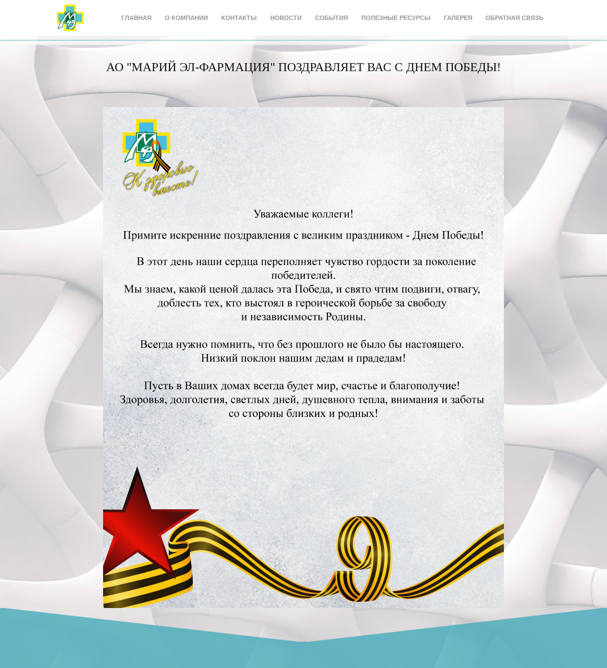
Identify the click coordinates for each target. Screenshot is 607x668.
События (331, 18)
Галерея (458, 18)
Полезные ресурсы (396, 18)
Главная (136, 18)
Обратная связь (514, 18)
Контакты (239, 18)
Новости (286, 18)
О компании (186, 18)
